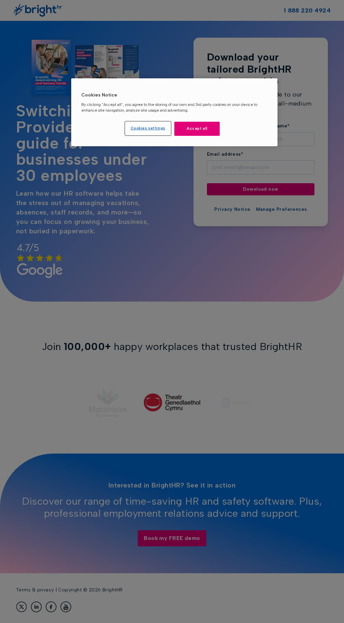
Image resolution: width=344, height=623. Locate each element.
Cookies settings (148, 128)
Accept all (197, 128)
